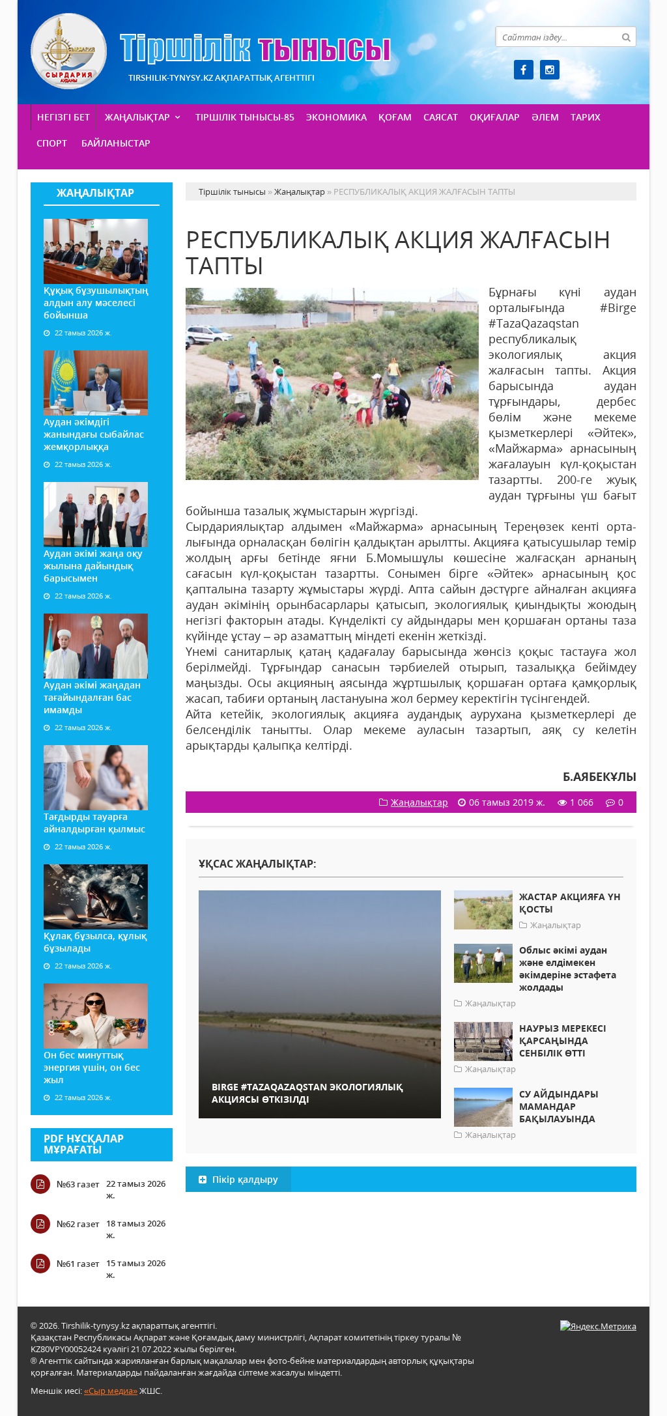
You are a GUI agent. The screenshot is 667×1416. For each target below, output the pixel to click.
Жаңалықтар (137, 117)
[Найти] (626, 36)
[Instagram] (550, 69)
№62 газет (78, 1224)
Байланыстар (115, 143)
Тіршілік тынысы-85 (244, 117)
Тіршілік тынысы (211, 51)
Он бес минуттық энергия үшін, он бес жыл (92, 1067)
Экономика (336, 117)
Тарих (586, 117)
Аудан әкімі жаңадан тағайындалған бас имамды (92, 697)
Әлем (545, 117)
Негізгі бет (63, 117)
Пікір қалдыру (244, 1179)
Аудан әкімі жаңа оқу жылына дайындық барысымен (93, 565)
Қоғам (395, 117)
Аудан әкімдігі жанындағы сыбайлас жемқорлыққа (94, 434)
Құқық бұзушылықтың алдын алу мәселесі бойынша (96, 302)
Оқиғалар (495, 117)
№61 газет (78, 1263)
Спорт (51, 143)
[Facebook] (523, 69)
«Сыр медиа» (110, 1390)
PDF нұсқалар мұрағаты (84, 1144)
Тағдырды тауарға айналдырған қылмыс (94, 822)
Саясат (440, 117)
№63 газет (78, 1184)
